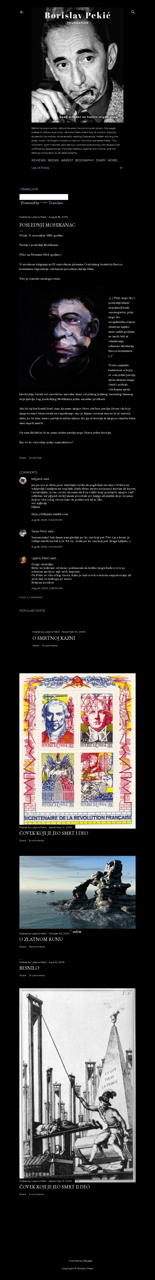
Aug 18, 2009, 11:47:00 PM (46, 546)
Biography (84, 160)
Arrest (67, 160)
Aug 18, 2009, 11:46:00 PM (46, 519)
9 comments (36, 1194)
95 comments (37, 946)
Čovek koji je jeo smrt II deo (54, 1187)
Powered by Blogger (81, 1260)
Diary (101, 160)
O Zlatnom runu (41, 939)
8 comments (36, 840)
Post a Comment (31, 597)
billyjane (37, 479)
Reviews (38, 160)
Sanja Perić (39, 531)
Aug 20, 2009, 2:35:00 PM (47, 588)
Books (53, 160)
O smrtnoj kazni (53, 638)
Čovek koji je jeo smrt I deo (53, 833)
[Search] (133, 11)
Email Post (35, 457)
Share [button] (22, 457)
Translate (55, 202)
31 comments (37, 975)
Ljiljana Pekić (40, 558)
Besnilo (29, 968)
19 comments (50, 645)
